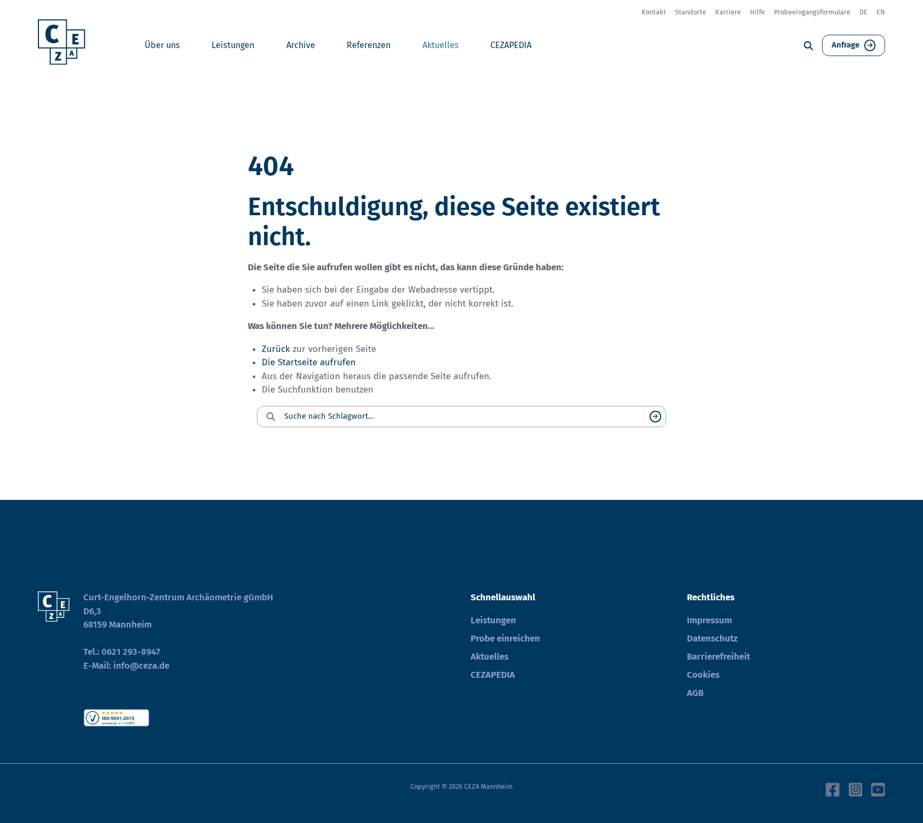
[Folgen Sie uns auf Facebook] (833, 789)
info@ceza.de (141, 665)
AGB (695, 693)
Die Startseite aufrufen (309, 362)
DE (863, 12)
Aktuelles (441, 45)
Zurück (276, 349)
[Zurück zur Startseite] (65, 45)
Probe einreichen (505, 638)
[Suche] (808, 45)
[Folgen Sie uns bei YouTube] (878, 789)
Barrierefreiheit (718, 656)
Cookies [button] (703, 674)
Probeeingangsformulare (812, 12)
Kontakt (654, 12)
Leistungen (233, 45)
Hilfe (757, 12)
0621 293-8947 (130, 651)
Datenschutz (712, 638)
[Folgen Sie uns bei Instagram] (856, 789)
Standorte (690, 12)
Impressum (709, 620)
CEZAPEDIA (510, 45)
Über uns (162, 45)
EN (881, 12)
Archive (300, 45)
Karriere (728, 12)
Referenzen (368, 45)
